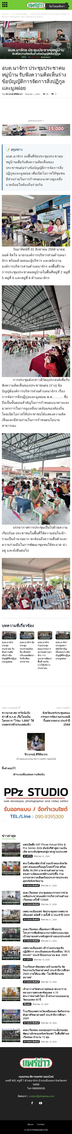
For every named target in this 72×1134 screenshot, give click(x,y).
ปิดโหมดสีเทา (57, 6)
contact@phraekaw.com (41, 1096)
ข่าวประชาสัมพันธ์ (19, 14)
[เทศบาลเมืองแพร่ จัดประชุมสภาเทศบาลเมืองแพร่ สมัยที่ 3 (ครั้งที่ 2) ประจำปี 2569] (11, 916)
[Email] (53, 108)
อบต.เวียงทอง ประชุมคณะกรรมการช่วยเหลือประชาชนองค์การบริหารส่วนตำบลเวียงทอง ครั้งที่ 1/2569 (45, 896)
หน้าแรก (5, 14)
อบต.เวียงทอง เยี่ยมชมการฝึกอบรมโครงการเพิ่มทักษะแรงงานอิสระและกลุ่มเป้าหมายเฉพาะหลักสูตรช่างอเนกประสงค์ (46, 932)
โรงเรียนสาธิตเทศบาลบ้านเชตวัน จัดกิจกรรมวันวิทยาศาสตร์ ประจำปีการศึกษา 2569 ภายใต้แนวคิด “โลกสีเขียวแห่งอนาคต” (46, 972)
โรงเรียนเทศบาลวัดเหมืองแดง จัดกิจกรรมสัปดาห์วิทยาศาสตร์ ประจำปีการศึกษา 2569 (46, 1014)
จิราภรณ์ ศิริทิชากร (14, 94)
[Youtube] (40, 1103)
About (30, 1124)
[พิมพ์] (61, 108)
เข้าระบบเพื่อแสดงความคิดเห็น (29, 774)
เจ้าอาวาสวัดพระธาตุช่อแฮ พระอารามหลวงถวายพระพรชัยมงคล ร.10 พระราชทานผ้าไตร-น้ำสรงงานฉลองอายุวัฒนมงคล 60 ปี (46, 994)
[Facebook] (27, 108)
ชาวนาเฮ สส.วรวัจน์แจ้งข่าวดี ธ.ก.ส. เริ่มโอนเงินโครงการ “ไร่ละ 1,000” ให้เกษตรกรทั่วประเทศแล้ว (18, 718)
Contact (40, 1124)
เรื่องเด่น (27, 1004)
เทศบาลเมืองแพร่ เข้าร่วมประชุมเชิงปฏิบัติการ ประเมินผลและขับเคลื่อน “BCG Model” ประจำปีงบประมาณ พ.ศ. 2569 (46, 951)
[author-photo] (36, 742)
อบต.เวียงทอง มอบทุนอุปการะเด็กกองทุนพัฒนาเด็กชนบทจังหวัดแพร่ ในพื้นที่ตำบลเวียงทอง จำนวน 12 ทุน (46, 1033)
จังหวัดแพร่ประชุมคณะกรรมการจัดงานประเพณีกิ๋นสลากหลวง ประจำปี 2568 (55, 718)
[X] (36, 108)
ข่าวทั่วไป (28, 856)
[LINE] (44, 108)
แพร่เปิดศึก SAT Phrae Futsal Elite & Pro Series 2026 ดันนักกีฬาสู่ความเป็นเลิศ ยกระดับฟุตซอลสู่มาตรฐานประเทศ (45, 848)
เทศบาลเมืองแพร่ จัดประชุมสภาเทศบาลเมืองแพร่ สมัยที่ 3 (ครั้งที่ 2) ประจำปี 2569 (46, 913)
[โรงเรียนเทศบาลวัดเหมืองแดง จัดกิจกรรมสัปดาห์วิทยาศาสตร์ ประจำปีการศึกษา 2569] (11, 1016)
